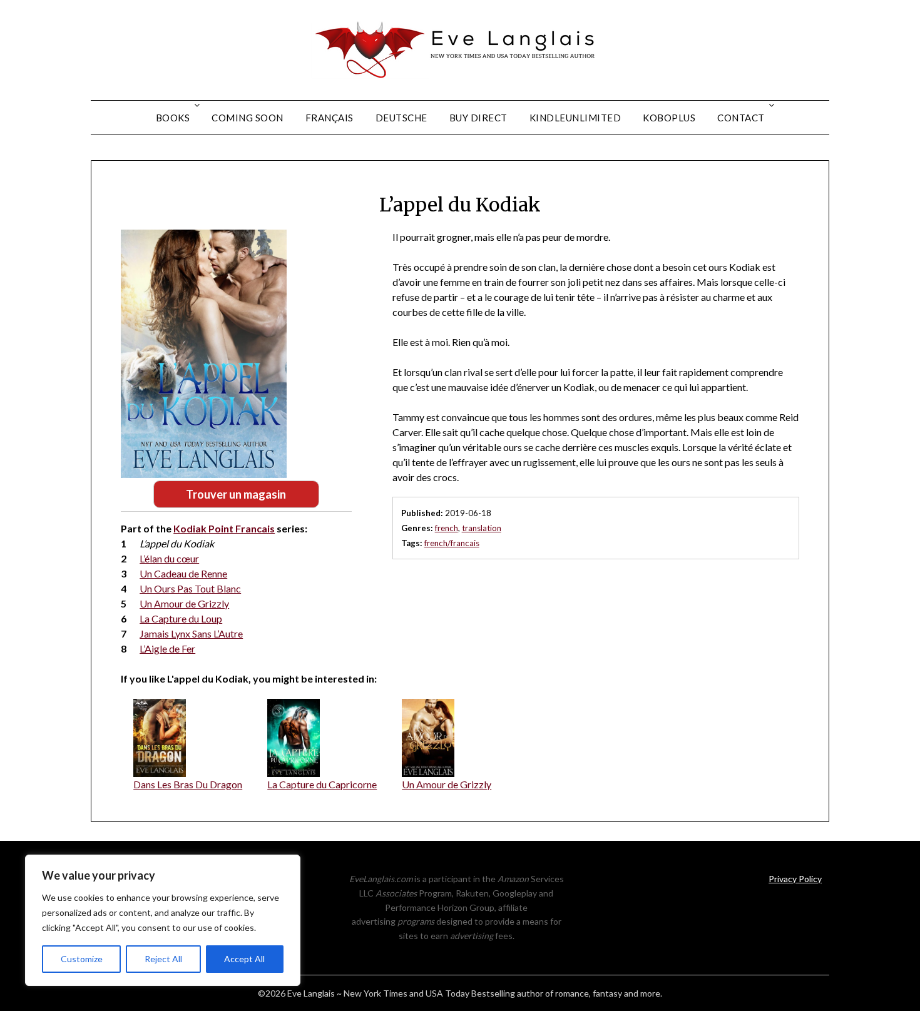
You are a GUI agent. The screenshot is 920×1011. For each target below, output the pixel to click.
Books (173, 117)
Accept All (244, 958)
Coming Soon (248, 117)
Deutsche (401, 117)
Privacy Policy (795, 878)
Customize (82, 958)
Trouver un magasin (236, 494)
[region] (162, 920)
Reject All (163, 958)
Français (329, 117)
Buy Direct (478, 117)
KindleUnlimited (575, 117)
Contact (741, 117)
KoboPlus (669, 117)
